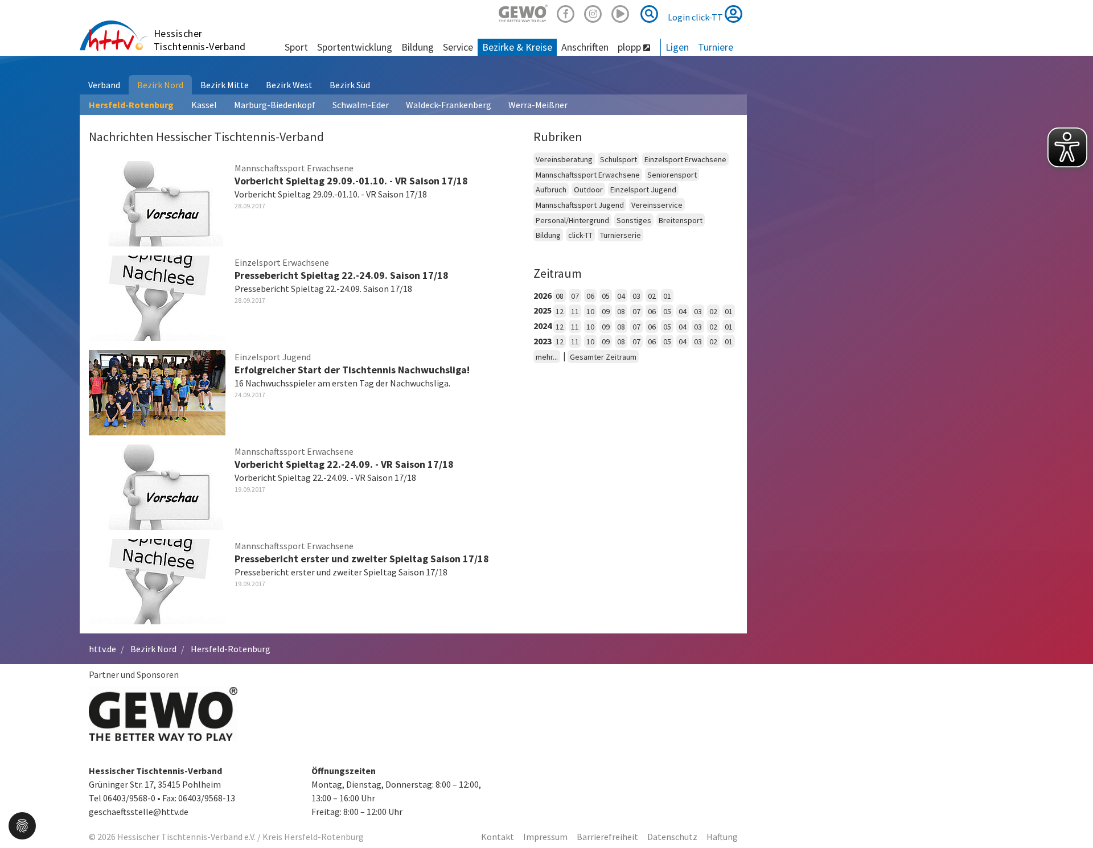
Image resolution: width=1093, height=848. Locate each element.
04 (621, 296)
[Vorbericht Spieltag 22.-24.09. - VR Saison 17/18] (157, 485)
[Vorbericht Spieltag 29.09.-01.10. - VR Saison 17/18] (157, 202)
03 (636, 296)
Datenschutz (672, 836)
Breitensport (680, 220)
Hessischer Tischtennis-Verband (200, 40)
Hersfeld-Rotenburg (131, 104)
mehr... (547, 357)
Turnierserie (620, 235)
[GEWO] (523, 12)
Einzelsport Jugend (643, 189)
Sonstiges (634, 220)
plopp (630, 46)
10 (590, 311)
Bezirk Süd (350, 84)
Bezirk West (289, 84)
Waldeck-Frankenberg (448, 104)
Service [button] (458, 46)
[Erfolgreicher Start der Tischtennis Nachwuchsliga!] (157, 391)
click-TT (580, 235)
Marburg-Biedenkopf (274, 104)
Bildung (548, 235)
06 (590, 296)
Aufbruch (551, 189)
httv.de (102, 648)
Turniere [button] (715, 46)
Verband (104, 84)
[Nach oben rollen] (1070, 816)
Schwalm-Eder (360, 104)
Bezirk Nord (160, 84)
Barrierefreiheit (607, 836)
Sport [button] (296, 46)
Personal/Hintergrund (572, 220)
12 (560, 311)
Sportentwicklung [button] (354, 46)
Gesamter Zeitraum (603, 357)
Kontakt (497, 836)
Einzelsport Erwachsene (685, 159)
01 (667, 296)
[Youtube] (620, 12)
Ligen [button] (677, 46)
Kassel (204, 104)
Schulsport (618, 159)
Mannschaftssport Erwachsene (588, 175)
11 (575, 311)
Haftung (722, 836)
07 (575, 296)
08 (560, 296)
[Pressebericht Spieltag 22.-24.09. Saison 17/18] (157, 296)
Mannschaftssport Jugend (580, 205)
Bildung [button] (417, 46)
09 (606, 311)
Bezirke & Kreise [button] (517, 46)
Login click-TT (696, 17)
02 (652, 296)
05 (606, 296)
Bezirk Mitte (224, 84)
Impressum (545, 836)
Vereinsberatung (564, 159)
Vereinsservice (657, 205)
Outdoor (588, 189)
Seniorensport (672, 175)
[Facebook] (566, 12)
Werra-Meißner (538, 104)
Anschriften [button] (585, 46)
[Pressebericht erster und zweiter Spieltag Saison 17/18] (157, 580)
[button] (22, 824)
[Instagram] (593, 12)
